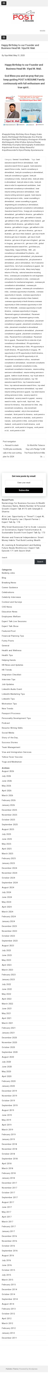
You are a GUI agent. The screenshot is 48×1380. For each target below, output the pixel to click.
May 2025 (6, 844)
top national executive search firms (23, 385)
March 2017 (7, 1221)
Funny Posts (8, 641)
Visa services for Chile (29, 405)
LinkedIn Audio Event (12, 689)
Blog (4, 578)
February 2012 (9, 1328)
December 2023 (9, 926)
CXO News (7, 607)
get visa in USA (31, 243)
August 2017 (8, 1202)
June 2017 (7, 1207)
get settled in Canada (33, 218)
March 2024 (7, 911)
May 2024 (6, 902)
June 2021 (7, 1008)
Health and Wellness (12, 650)
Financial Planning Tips (13, 636)
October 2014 (8, 1294)
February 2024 (9, 916)
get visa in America (26, 231)
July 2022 (6, 984)
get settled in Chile (12, 221)
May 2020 (6, 1071)
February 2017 (9, 1226)
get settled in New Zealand (30, 221)
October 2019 (8, 1100)
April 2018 (7, 1163)
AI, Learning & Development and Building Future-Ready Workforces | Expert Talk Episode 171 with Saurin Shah (21, 548)
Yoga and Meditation (12, 762)
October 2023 (8, 936)
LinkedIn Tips (8, 699)
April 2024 (7, 907)
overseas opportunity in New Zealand (24, 298)
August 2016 (8, 1255)
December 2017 (9, 1183)
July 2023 (6, 950)
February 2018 (9, 1173)
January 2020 (8, 1086)
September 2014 (10, 1299)
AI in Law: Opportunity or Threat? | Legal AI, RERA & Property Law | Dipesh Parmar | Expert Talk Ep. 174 (23, 519)
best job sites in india (25, 182)
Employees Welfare (11, 616)
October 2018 (8, 1154)
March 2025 (7, 853)
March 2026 (7, 795)
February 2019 (9, 1134)
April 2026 (7, 790)
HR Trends (7, 670)
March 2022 (7, 1004)
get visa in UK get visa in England (24, 240)
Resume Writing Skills (12, 728)
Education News (9, 611)
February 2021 (9, 1028)
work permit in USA (17, 431)
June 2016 (7, 1265)
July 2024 (6, 892)
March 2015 (7, 1280)
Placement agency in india (29, 318)
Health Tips (7, 655)
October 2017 (8, 1192)
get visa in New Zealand (22, 234)
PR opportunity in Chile (21, 347)
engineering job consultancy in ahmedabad (21, 205)
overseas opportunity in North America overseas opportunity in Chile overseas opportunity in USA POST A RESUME (23, 304)
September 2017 (10, 1197)
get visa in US (19, 243)
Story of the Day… (10, 737)
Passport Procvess (11, 713)
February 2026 (9, 800)
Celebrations (8, 592)
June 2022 (7, 989)
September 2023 (10, 941)
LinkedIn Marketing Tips (13, 694)
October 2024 (8, 878)
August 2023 (8, 945)
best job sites (26, 179)
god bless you (34, 247)
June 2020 (7, 1066)
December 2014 (9, 1289)
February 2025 (9, 858)
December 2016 (9, 1236)
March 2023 (7, 970)
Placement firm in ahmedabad (21, 337)
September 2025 (10, 824)
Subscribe (24, 490)
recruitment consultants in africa (17, 360)
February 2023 (9, 974)
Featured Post (9, 631)
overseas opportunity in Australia (22, 292)
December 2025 (9, 810)
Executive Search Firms (13, 211)
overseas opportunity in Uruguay (24, 311)
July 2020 (6, 1062)
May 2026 (6, 786)
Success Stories (10, 742)
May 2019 (6, 1120)
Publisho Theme (12, 1369)
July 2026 (6, 776)
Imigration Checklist (11, 674)
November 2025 (9, 815)
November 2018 (9, 1149)
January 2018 (8, 1178)
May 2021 (6, 1013)
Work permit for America (23, 414)
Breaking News (9, 582)
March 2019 (7, 1129)
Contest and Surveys (12, 602)
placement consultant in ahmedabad (24, 327)
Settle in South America (20, 376)
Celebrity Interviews (11, 597)
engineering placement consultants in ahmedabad (24, 208)
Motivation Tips (9, 704)
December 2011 (9, 1338)
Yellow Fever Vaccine (12, 757)
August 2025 (8, 829)
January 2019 (8, 1139)
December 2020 (9, 1037)
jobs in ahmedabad (22, 263)
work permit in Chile (19, 421)
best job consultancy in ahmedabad (29, 172)
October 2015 (8, 1270)
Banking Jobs (8, 573)
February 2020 (9, 1081)
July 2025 (6, 834)
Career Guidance (10, 587)
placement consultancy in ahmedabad (19, 321)
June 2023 (7, 955)
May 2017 (6, 1212)
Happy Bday (9, 250)
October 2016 (8, 1246)
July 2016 (6, 1260)
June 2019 (7, 1115)
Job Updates (8, 684)
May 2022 (6, 994)
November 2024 (9, 873)
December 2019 (9, 1091)
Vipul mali (31, 401)
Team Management (11, 747)
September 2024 (10, 882)
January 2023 (8, 979)
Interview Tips (8, 679)
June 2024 (7, 897)
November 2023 (9, 931)
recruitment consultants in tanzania (18, 369)
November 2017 (9, 1188)
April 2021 (7, 1018)
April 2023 (7, 965)
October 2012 (8, 1313)
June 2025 (7, 839)
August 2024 (8, 887)
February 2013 (9, 1309)
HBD (30, 250)
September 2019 (10, 1105)
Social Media (24, 159)
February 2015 (9, 1284)
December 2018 (9, 1144)
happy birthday (21, 250)
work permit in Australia (21, 418)
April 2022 (7, 999)
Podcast (6, 723)
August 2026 (8, 771)
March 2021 (7, 1023)
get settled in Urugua (20, 227)
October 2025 (8, 819)
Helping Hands (9, 660)
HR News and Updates (12, 665)
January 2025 (8, 863)
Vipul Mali (8, 55)
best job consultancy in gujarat (16, 176)
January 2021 (8, 1033)
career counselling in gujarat (26, 201)
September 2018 (10, 1158)
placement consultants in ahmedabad (19, 330)
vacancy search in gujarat (25, 398)
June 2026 (7, 781)
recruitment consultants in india (25, 366)
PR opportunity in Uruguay (27, 350)
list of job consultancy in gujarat (27, 266)
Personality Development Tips (16, 718)
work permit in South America (23, 424)
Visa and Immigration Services (17, 752)
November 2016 (9, 1241)
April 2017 (7, 1217)
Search (4, 558)
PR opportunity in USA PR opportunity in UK (21, 356)
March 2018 (7, 1168)
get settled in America (23, 214)
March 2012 (7, 1323)
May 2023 (6, 960)
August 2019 (8, 1110)
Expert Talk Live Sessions (14, 621)
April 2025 (7, 849)
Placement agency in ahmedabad (17, 314)
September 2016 (10, 1251)
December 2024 (9, 868)
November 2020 (9, 1042)
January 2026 (8, 805)
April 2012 (7, 1318)
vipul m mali (21, 401)
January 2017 (8, 1231)
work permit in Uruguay (24, 427)
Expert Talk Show (10, 626)
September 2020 (10, 1052)
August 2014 (8, 1304)
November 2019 (9, 1096)
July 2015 (6, 1275)
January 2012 (8, 1333)
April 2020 (7, 1076)
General (15, 159)
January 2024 (8, 921)
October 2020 (8, 1047)
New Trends (7, 708)
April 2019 (7, 1125)
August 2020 (8, 1057)
